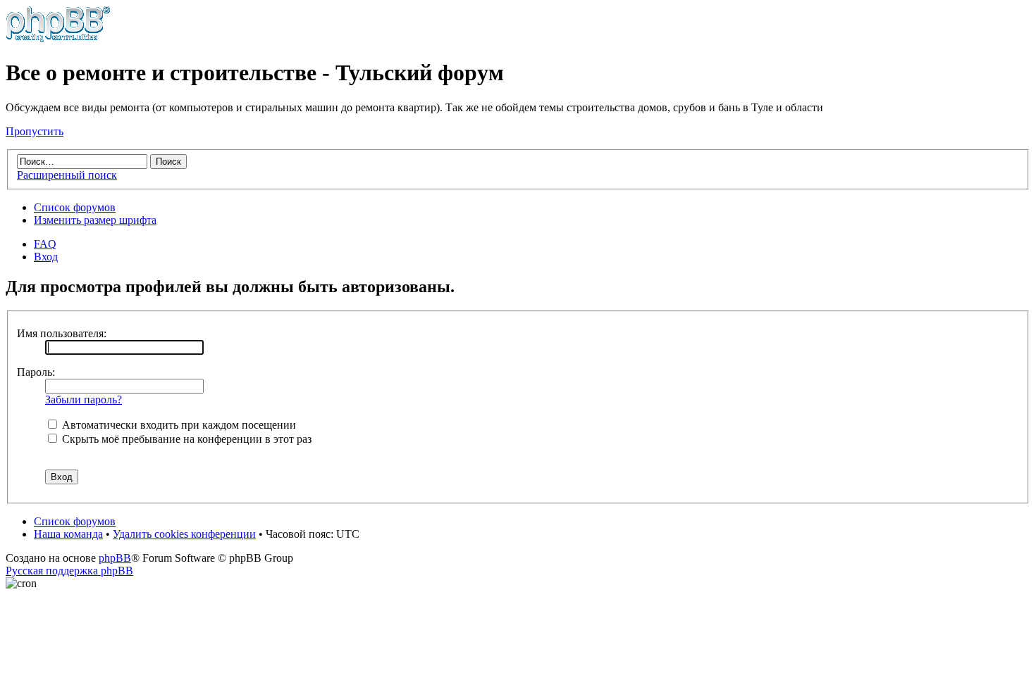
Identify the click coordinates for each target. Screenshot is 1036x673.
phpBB (115, 558)
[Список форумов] (58, 38)
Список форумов (75, 207)
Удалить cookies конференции (184, 534)
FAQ (45, 244)
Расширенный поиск (67, 175)
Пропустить (34, 131)
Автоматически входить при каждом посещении (177, 425)
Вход (46, 257)
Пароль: (36, 372)
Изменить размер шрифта (95, 220)
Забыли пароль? (83, 399)
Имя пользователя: (61, 333)
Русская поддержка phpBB (69, 571)
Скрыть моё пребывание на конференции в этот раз (185, 439)
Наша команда (68, 534)
